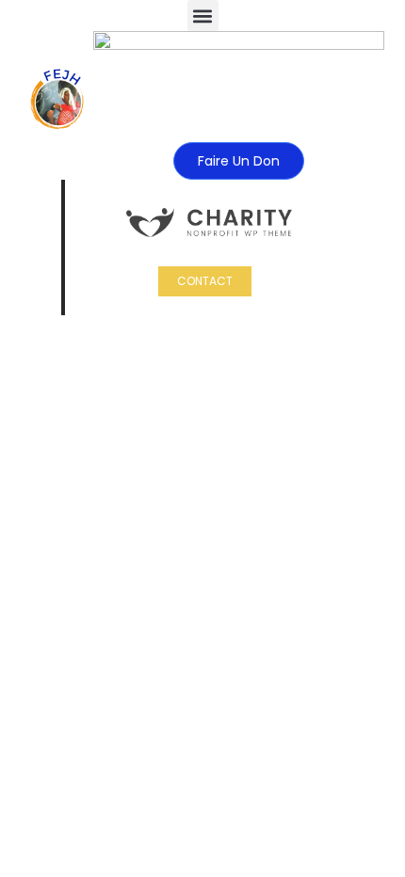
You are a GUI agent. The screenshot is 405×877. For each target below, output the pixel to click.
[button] (203, 15)
